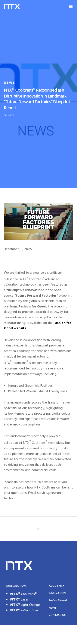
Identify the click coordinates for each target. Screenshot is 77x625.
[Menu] (68, 6)
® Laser (19, 599)
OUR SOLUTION (16, 585)
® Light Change (25, 605)
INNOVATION (57, 593)
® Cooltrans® (23, 594)
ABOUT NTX (56, 585)
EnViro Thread (58, 600)
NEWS (9, 82)
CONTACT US (57, 614)
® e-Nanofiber (24, 610)
